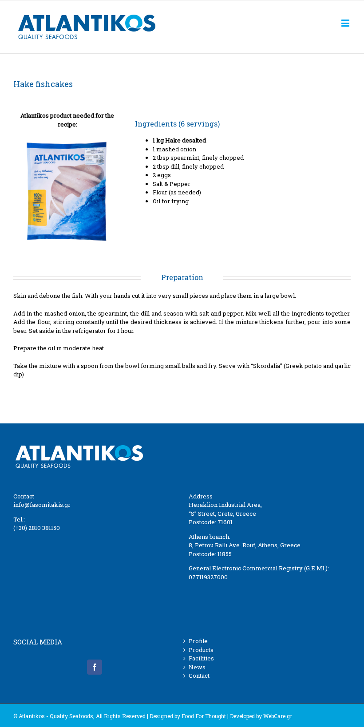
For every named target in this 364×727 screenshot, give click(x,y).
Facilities (201, 658)
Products (201, 650)
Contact (199, 676)
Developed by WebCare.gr (261, 715)
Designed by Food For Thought (188, 715)
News (197, 667)
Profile (198, 641)
